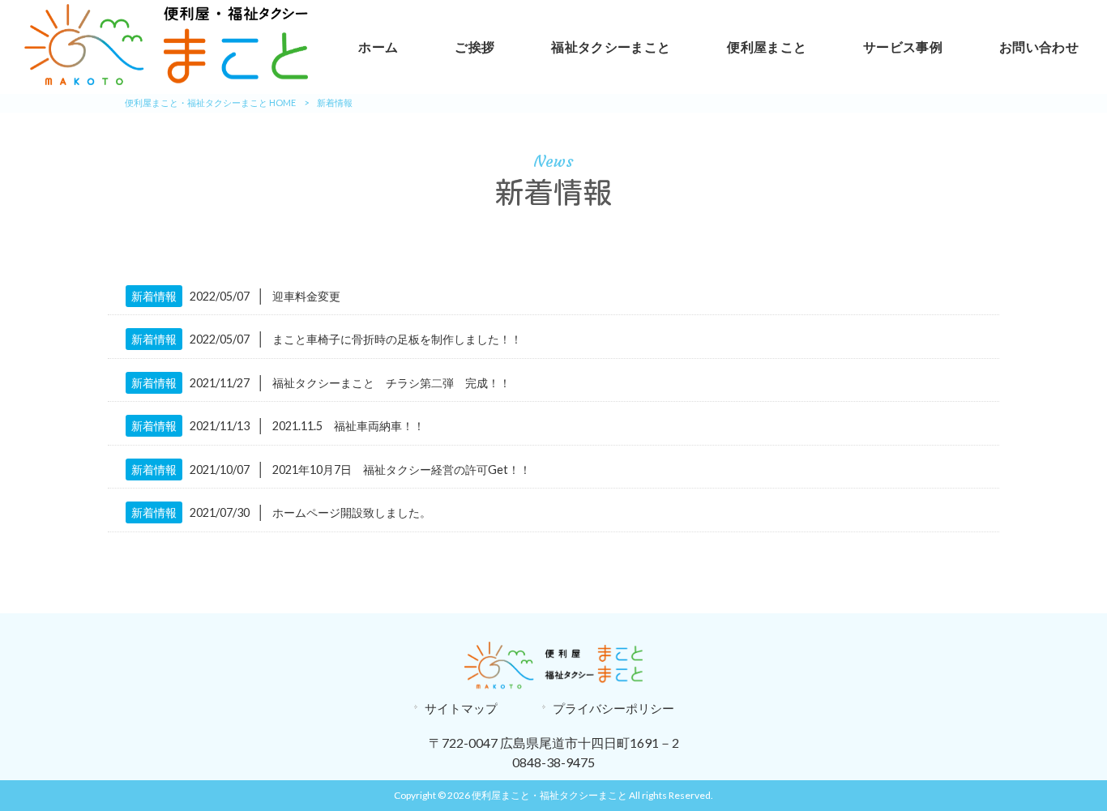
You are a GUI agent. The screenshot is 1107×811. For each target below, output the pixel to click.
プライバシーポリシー (613, 708)
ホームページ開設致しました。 (351, 512)
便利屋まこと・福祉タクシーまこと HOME (210, 102)
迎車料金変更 (306, 296)
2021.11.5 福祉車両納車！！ (348, 426)
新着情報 (154, 296)
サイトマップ (461, 708)
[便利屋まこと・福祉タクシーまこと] (166, 80)
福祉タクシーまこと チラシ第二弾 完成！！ (391, 383)
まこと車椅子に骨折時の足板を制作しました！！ (397, 339)
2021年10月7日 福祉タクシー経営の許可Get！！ (401, 469)
